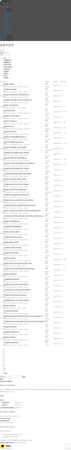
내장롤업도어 (7, 13)
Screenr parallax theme (7, 442)
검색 (24, 376)
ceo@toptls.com (5, 420)
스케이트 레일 (7, 29)
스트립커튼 (6, 26)
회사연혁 (9, 9)
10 (4, 369)
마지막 (5, 373)
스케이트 (6, 20)
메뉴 (1, 3)
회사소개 (6, 7)
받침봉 (5, 22)
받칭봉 (5, 75)
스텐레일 (6, 71)
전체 (4, 58)
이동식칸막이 (7, 18)
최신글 (2, 400)
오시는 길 (9, 11)
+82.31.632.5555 (5, 418)
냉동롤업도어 (7, 15)
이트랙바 (6, 24)
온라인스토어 (7, 31)
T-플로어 (5, 73)
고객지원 (6, 33)
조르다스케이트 (8, 67)
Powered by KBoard (6, 381)
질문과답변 (10, 37)
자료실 (9, 40)
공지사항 (9, 35)
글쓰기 (2, 379)
